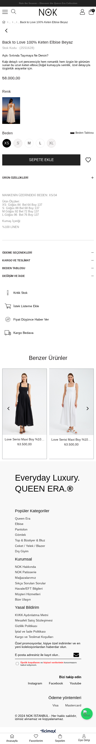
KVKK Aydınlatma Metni (31, 615)
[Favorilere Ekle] (88, 159)
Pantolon (21, 529)
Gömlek (20, 534)
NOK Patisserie (25, 572)
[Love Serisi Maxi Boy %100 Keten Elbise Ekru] (71, 402)
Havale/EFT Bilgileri (29, 588)
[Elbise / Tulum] (16, 22)
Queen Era (22, 518)
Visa (55, 705)
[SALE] (12, 22)
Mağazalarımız (25, 577)
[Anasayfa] (7, 22)
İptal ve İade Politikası (30, 631)
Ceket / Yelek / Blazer (30, 546)
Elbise (19, 524)
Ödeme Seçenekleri (17, 252)
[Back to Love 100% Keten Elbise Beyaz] (11, 110)
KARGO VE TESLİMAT (16, 260)
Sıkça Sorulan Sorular (30, 583)
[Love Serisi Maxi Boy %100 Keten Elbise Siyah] (24, 402)
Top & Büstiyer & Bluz (30, 540)
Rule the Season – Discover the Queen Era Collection (48, 3)
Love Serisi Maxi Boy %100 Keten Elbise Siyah (24, 439)
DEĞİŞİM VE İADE (13, 276)
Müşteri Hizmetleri (27, 594)
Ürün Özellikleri (15, 177)
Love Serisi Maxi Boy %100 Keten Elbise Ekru (71, 439)
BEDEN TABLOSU (13, 268)
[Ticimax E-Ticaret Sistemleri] (48, 731)
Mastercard (73, 705)
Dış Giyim (22, 551)
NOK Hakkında (25, 567)
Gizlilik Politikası (26, 626)
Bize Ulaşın (23, 599)
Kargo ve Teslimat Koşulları (34, 637)
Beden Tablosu (84, 133)
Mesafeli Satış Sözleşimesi (33, 620)
